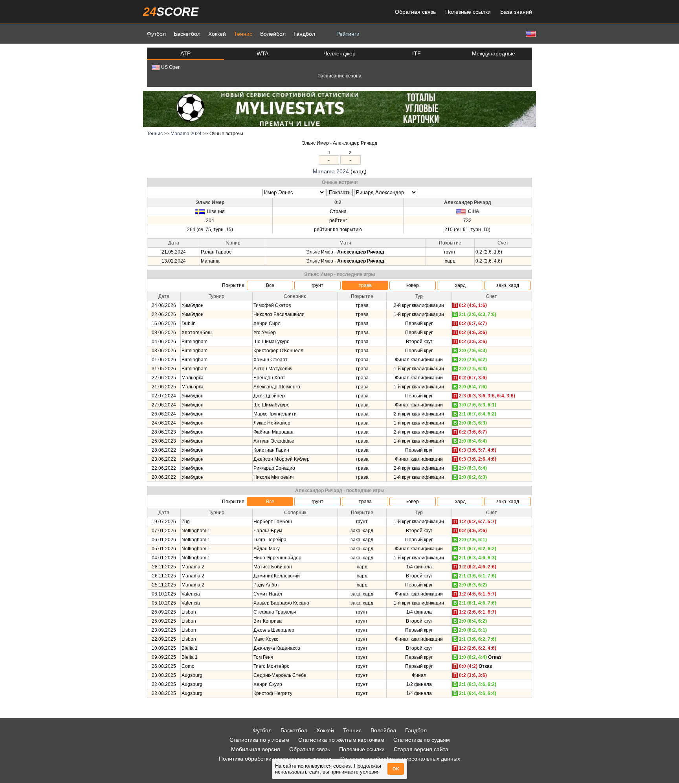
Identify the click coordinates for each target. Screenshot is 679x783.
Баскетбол (187, 34)
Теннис (243, 34)
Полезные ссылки (468, 12)
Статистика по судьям (421, 740)
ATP (185, 53)
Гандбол (304, 34)
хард (460, 285)
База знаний (516, 12)
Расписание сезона (339, 76)
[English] (530, 33)
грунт (317, 285)
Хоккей (217, 34)
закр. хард (507, 285)
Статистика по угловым (259, 740)
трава (365, 285)
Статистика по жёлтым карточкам (341, 740)
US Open (171, 67)
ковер (412, 285)
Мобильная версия (255, 749)
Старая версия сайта (421, 749)
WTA (262, 53)
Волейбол (273, 34)
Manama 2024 (186, 133)
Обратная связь (415, 12)
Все (270, 285)
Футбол (156, 34)
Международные (493, 53)
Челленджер (339, 53)
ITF (416, 53)
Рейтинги (348, 34)
